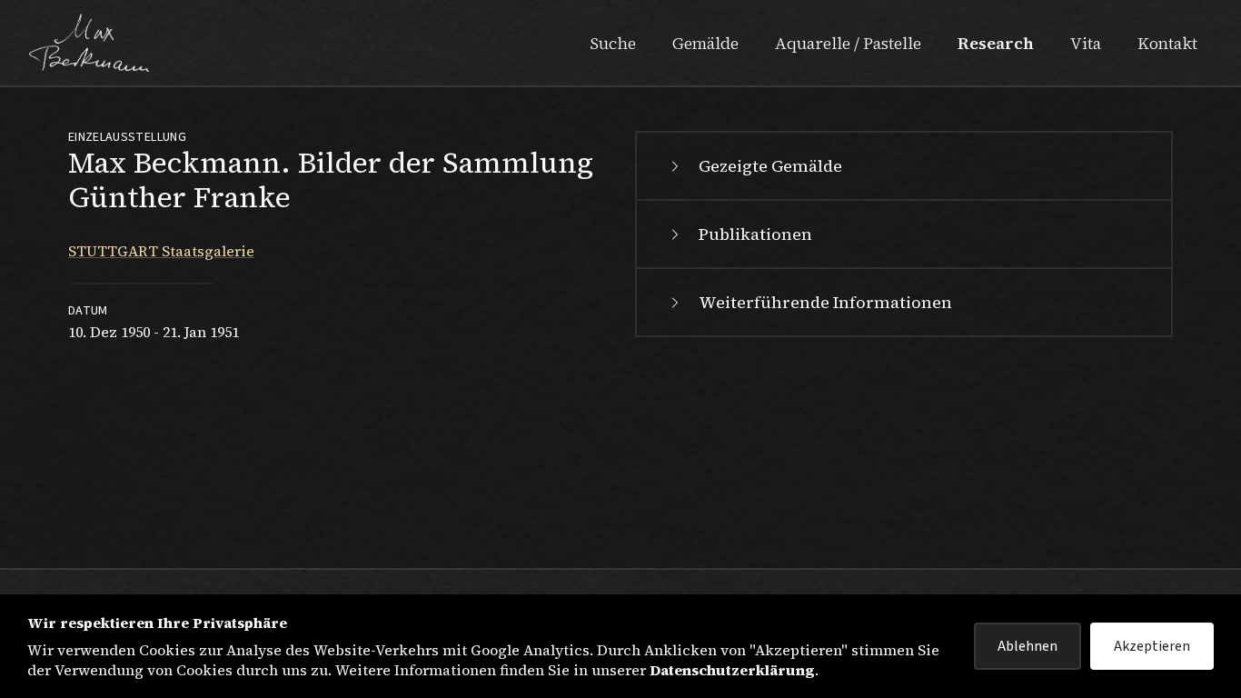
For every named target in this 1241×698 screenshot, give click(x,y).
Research (996, 43)
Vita (1085, 43)
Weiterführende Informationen (825, 302)
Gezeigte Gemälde (770, 166)
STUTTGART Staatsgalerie (161, 251)
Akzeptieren (1152, 646)
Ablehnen (1027, 646)
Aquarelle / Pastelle (848, 43)
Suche (613, 43)
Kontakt (1167, 43)
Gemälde (705, 43)
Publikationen (755, 234)
